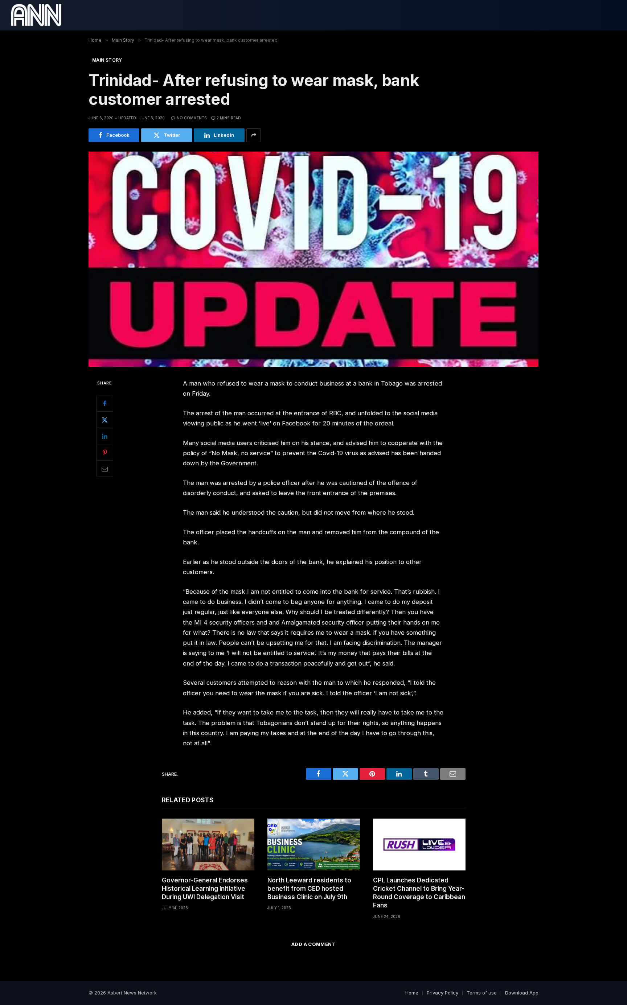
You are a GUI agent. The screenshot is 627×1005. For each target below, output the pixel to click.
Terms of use (482, 993)
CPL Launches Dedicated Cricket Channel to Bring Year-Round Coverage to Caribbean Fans (419, 893)
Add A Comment (313, 944)
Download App (521, 993)
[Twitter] (105, 419)
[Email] (105, 468)
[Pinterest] (105, 452)
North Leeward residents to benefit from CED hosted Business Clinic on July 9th (309, 889)
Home (411, 993)
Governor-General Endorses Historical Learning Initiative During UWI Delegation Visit (205, 889)
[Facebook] (105, 403)
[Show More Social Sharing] (253, 135)
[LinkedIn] (105, 436)
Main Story (107, 60)
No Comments (192, 118)
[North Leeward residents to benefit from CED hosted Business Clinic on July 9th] (313, 844)
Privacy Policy (442, 993)
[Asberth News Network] (36, 15)
